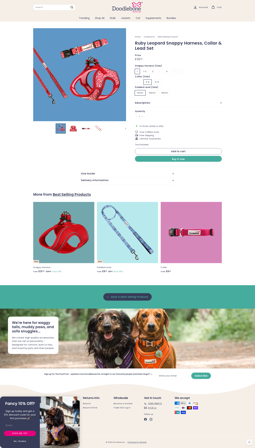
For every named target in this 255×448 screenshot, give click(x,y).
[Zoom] (79, 74)
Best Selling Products (168, 37)
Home (138, 37)
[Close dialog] (76, 399)
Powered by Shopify (137, 442)
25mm (164, 92)
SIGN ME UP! (20, 433)
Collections (149, 37)
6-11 (157, 82)
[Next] (124, 128)
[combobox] (54, 7)
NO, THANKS (20, 441)
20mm (152, 92)
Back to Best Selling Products (129, 296)
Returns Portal (90, 407)
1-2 (144, 71)
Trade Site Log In (122, 407)
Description (142, 102)
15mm (140, 92)
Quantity (140, 111)
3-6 (147, 82)
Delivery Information (95, 180)
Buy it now (178, 159)
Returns (87, 403)
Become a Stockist (123, 403)
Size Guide (88, 173)
